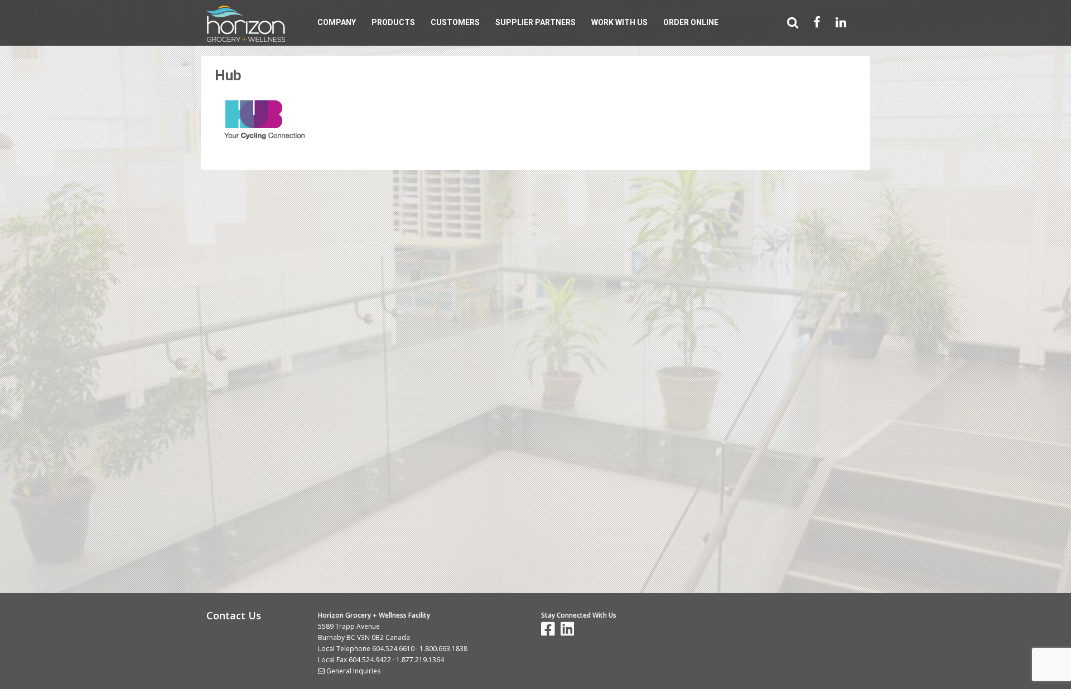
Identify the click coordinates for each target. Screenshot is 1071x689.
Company (336, 22)
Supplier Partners (535, 22)
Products (393, 22)
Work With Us (619, 22)
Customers (455, 22)
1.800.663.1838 (443, 648)
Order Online (690, 22)
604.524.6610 (393, 648)
